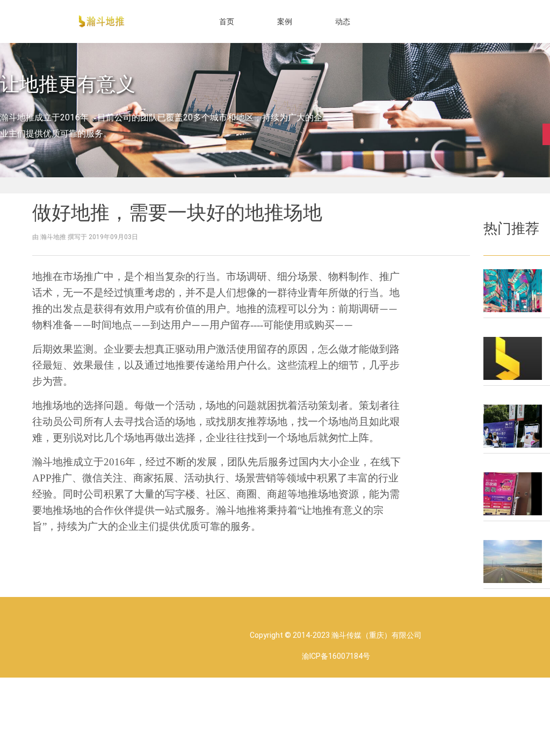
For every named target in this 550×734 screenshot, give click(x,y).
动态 (342, 21)
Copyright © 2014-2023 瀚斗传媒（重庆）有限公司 (336, 635)
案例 (284, 21)
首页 (226, 21)
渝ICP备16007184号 (336, 656)
